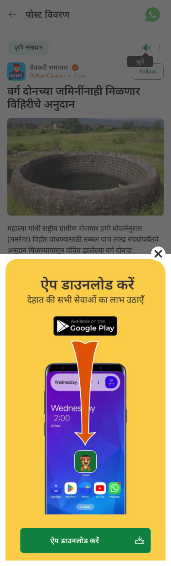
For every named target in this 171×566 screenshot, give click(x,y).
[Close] (158, 254)
